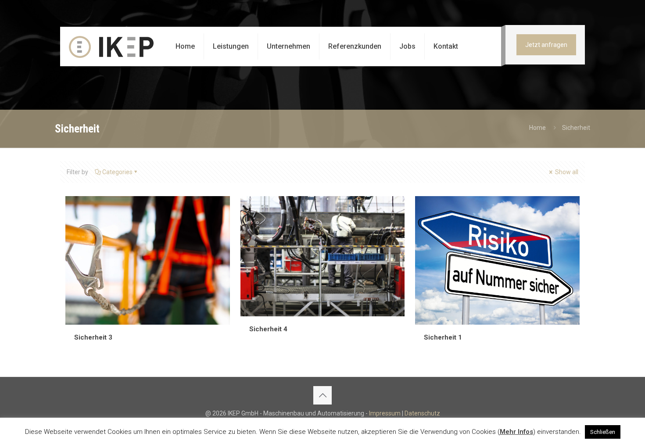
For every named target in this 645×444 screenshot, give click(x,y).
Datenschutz (422, 413)
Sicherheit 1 (443, 337)
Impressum (385, 413)
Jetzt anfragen (546, 44)
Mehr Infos (516, 432)
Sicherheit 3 (93, 337)
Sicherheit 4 (268, 329)
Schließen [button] (602, 432)
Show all (566, 171)
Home (537, 127)
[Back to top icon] (322, 395)
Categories (117, 171)
